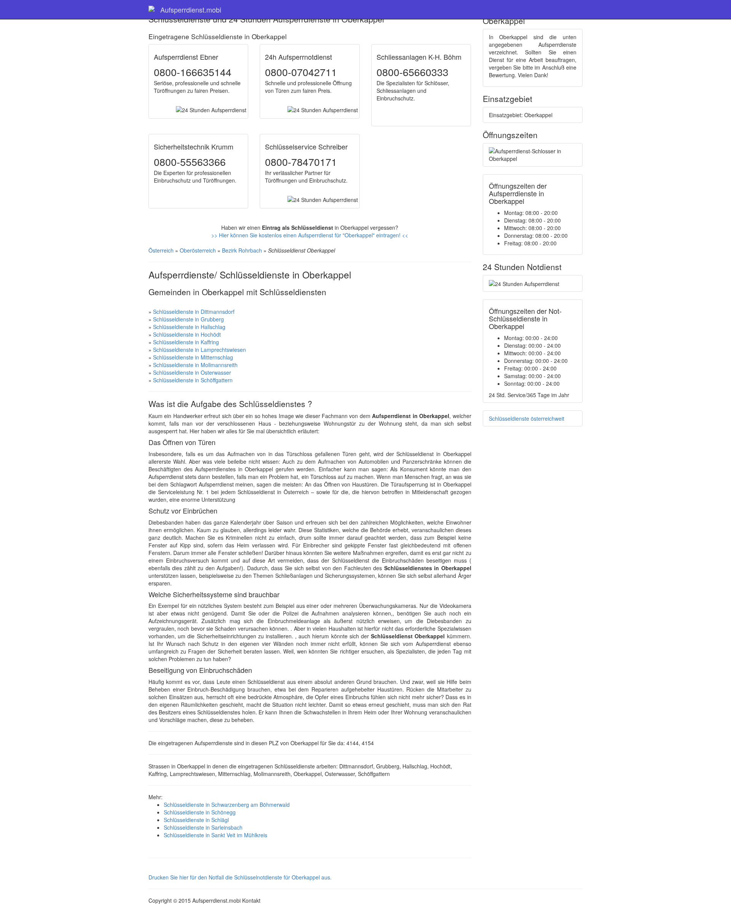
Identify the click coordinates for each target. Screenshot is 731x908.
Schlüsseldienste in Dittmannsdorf (194, 311)
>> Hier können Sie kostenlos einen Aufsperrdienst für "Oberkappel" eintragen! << (309, 235)
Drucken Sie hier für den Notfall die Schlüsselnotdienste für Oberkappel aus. (240, 877)
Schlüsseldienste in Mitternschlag (193, 357)
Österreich (161, 250)
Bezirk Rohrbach (242, 250)
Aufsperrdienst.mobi (190, 9)
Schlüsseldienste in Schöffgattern (193, 380)
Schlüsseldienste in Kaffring (186, 342)
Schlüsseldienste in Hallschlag (189, 327)
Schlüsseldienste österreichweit (526, 418)
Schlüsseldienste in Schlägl (196, 820)
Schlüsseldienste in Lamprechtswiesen (199, 349)
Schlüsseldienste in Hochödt (187, 334)
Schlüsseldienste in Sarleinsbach (203, 827)
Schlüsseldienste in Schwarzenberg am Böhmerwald (227, 804)
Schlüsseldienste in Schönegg (200, 812)
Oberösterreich (198, 250)
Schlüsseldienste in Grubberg (188, 319)
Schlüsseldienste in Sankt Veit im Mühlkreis (215, 835)
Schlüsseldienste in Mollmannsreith (195, 365)
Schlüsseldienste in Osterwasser (192, 372)
